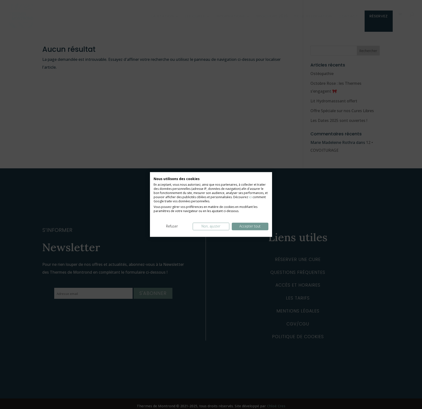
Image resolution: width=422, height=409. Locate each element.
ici (250, 197)
